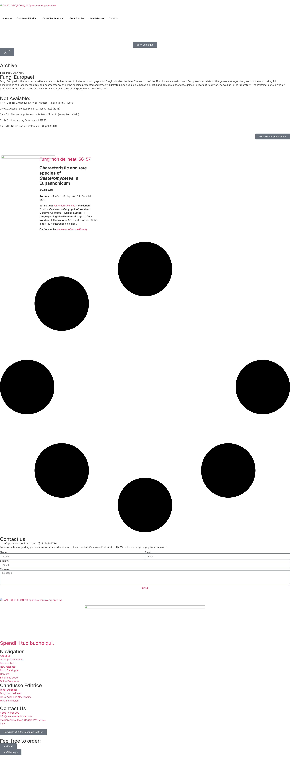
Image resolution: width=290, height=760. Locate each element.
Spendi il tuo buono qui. (27, 643)
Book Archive (77, 18)
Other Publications (53, 18)
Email (148, 552)
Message (5, 569)
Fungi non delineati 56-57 (65, 159)
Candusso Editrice (27, 18)
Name (3, 552)
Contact (113, 18)
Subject (4, 560)
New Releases (96, 18)
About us (7, 18)
